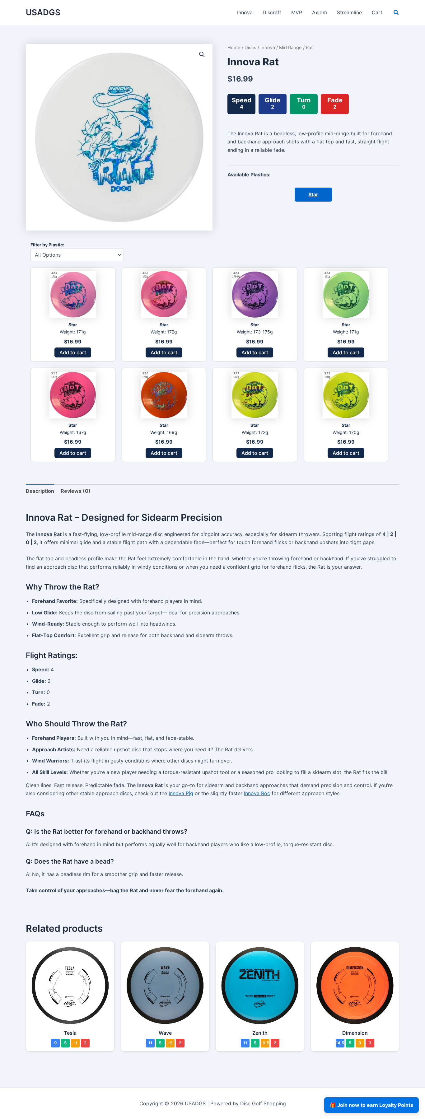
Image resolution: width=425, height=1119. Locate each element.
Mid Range (290, 47)
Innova (245, 12)
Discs (250, 47)
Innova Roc (257, 793)
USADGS (43, 12)
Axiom (319, 12)
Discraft (272, 12)
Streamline (349, 12)
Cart (377, 12)
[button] (396, 13)
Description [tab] (40, 491)
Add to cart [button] (72, 352)
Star (313, 194)
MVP (296, 12)
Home (234, 47)
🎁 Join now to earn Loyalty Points (371, 1105)
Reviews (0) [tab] (76, 491)
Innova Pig (181, 793)
